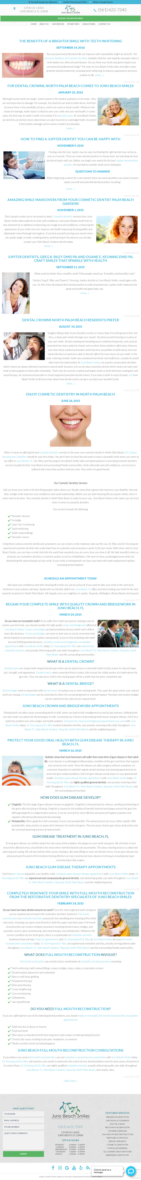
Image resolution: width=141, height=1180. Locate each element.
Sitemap (59, 1177)
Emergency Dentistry (117, 1155)
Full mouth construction (32, 961)
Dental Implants (117, 1141)
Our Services (58, 24)
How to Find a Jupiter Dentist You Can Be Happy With (70, 139)
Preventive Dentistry (117, 1117)
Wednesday (61, 1149)
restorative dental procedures (96, 961)
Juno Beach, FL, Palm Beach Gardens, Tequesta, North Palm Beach (98, 786)
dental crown (66, 115)
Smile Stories (89, 24)
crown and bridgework (74, 625)
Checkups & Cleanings (117, 1120)
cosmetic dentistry (49, 452)
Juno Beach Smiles (90, 362)
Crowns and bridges (35, 629)
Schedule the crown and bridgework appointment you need (94, 721)
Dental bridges (9, 690)
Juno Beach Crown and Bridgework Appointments (70, 706)
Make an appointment (46, 939)
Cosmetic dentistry (62, 216)
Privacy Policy (67, 1177)
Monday (59, 1145)
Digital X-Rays (117, 1124)
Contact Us (104, 24)
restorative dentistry (32, 918)
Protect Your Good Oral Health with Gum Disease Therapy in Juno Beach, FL (70, 742)
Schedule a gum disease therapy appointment (77, 778)
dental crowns (51, 690)
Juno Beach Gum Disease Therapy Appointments (70, 867)
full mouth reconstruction (42, 1057)
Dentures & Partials (117, 1138)
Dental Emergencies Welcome (44, 2)
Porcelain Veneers (117, 1148)
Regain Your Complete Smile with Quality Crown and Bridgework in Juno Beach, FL (70, 606)
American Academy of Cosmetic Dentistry (66, 58)
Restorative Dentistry (117, 1127)
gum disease (18, 873)
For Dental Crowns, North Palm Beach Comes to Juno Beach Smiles (70, 86)
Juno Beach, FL (24, 460)
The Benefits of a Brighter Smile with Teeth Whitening (70, 41)
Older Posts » (70, 1080)
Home (33, 24)
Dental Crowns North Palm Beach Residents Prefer (70, 320)
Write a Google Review (103, 2)
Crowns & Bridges (117, 1131)
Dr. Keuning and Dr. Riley (64, 646)
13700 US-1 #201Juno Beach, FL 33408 (34, 9)
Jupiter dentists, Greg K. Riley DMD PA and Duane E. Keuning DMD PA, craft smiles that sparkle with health (70, 259)
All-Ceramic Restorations (117, 1151)
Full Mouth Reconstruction (72, 954)
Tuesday (59, 1147)
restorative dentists (77, 1065)
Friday (58, 1154)
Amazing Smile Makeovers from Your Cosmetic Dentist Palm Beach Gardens (70, 202)
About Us (44, 24)
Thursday (60, 1152)
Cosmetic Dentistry (117, 1145)
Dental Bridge (78, 683)
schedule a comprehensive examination (85, 1057)
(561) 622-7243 (111, 9)
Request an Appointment (70, 18)
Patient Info (73, 24)
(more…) (99, 75)
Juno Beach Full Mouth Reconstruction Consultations (70, 1050)
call (130, 375)
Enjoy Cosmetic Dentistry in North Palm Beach (70, 394)
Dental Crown (79, 661)
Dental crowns (11, 668)
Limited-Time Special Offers (75, 2)
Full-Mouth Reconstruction (117, 1134)
